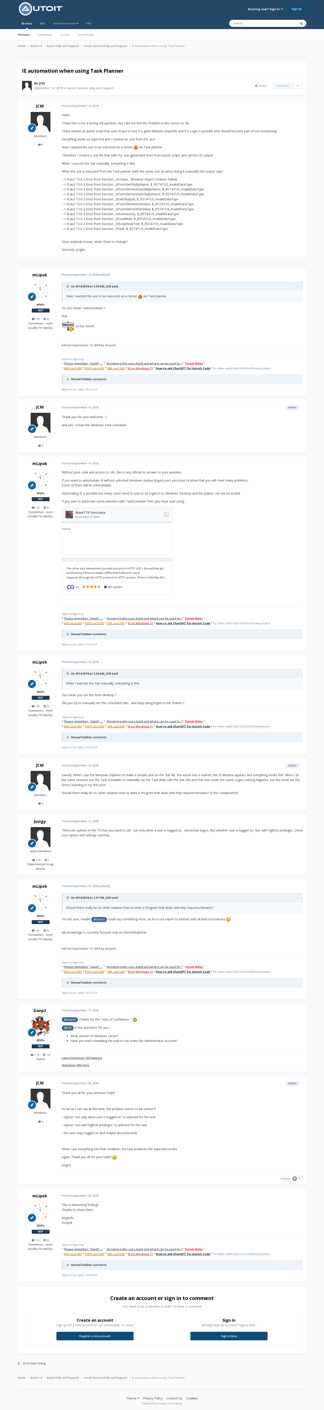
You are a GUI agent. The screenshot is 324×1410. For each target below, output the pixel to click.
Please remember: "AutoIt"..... (83, 363)
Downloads (44, 35)
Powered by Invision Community (162, 1403)
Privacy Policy (152, 1398)
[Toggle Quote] (68, 286)
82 (48, 319)
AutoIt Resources (65, 23)
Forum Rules (85, 35)
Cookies (192, 1398)
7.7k (36, 1055)
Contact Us (174, 1398)
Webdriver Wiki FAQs (75, 1065)
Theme (131, 1398)
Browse (27, 23)
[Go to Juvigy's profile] (40, 837)
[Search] (301, 23)
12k (37, 319)
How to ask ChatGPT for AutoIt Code (183, 368)
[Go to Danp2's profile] (40, 1026)
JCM (42, 83)
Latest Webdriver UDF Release (82, 1058)
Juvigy (40, 821)
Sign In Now (229, 1336)
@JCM (67, 1028)
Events (64, 35)
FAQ (88, 23)
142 (48, 1055)
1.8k (38, 860)
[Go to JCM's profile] (27, 86)
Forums (23, 35)
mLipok (39, 274)
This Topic (284, 23)
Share (262, 86)
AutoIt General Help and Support (90, 88)
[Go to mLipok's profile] (40, 290)
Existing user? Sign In (264, 9)
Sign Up (296, 9)
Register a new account (95, 1336)
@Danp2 (99, 919)
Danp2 (40, 1010)
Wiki (42, 23)
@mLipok (70, 1019)
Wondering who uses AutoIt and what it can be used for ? (144, 363)
